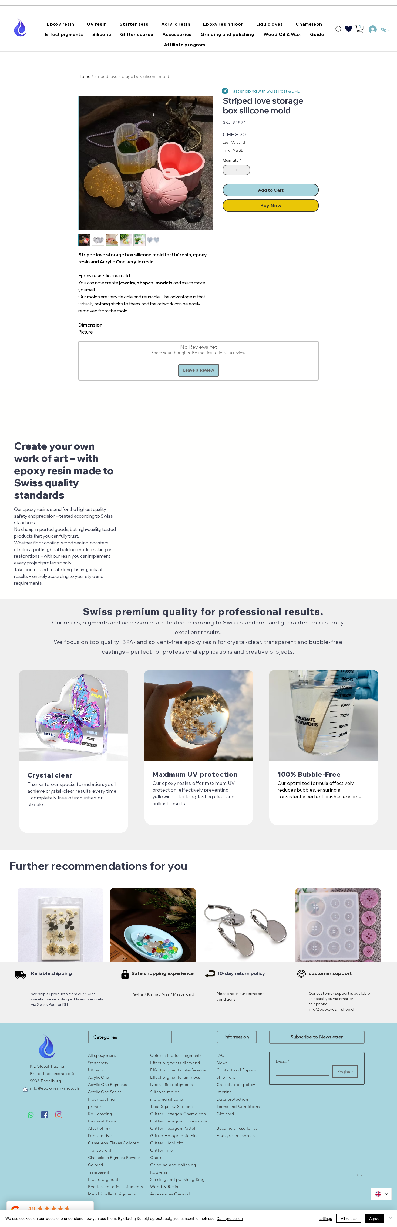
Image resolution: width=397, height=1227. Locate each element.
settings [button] (325, 1218)
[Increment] (245, 170)
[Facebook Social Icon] (44, 1114)
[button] (60, 24)
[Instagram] (58, 1114)
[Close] (390, 1218)
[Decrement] (227, 170)
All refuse (349, 1218)
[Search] (339, 29)
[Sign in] (370, 29)
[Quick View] (60, 931)
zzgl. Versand (234, 142)
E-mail (283, 1061)
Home (84, 76)
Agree (374, 1218)
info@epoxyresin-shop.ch (332, 1009)
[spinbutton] (236, 170)
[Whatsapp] (30, 1114)
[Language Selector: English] (381, 1194)
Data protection (230, 1218)
